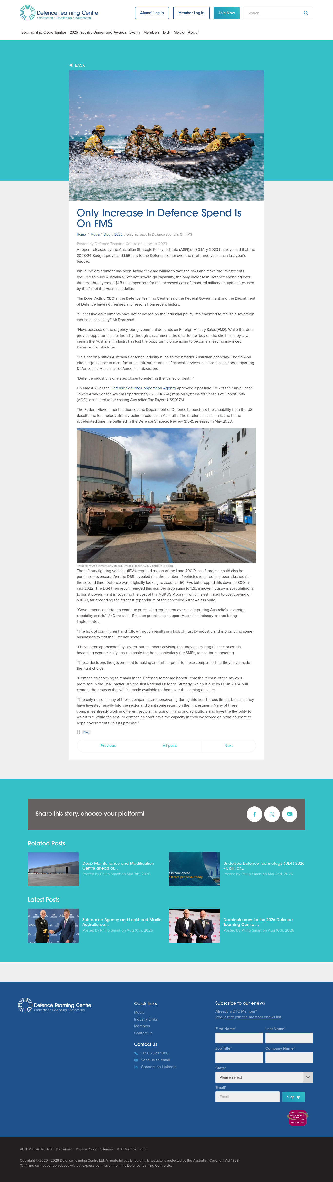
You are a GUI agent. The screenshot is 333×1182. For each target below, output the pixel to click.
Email (220, 1087)
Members (151, 33)
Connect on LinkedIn (158, 1067)
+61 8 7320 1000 (155, 1053)
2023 (118, 234)
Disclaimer (64, 1149)
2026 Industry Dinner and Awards (98, 33)
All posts (170, 745)
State (220, 1068)
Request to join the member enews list (248, 1017)
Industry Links (145, 1019)
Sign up (293, 1097)
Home (81, 234)
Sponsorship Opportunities (44, 33)
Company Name (279, 1048)
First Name (225, 1029)
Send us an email (155, 1060)
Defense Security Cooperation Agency (143, 388)
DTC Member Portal (132, 1149)
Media (179, 33)
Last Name (274, 1029)
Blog (107, 234)
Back (80, 65)
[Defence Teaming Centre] (59, 12)
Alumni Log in (152, 13)
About (193, 33)
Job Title (222, 1048)
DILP (166, 33)
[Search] (306, 13)
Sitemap (106, 1149)
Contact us (143, 1033)
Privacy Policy (86, 1149)
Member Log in (191, 13)
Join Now (226, 13)
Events (134, 33)
